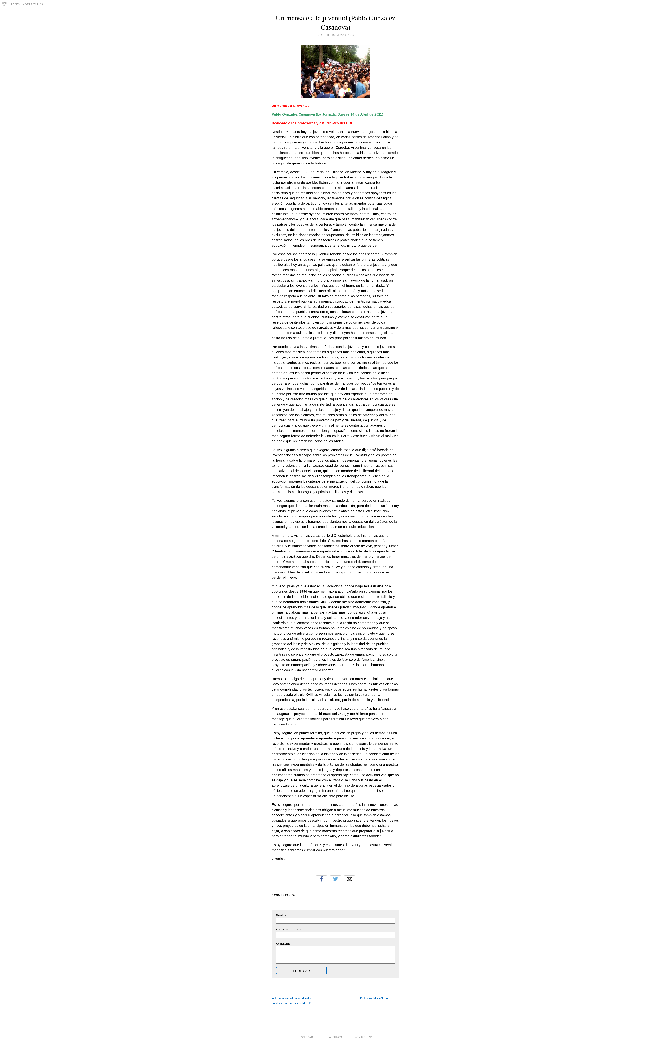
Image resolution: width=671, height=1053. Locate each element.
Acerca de (308, 1037)
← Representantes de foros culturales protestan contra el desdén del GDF (291, 1000)
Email (349, 878)
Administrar (363, 1037)
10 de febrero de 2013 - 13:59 (335, 35)
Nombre (281, 915)
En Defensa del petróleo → (374, 998)
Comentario (283, 943)
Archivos (335, 1037)
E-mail (289, 929)
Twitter (335, 878)
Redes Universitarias (27, 4)
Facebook (321, 878)
